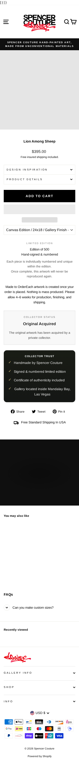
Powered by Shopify (40, 756)
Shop (9, 687)
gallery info (18, 672)
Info (8, 701)
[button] (39, 209)
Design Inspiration (27, 169)
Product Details (25, 179)
